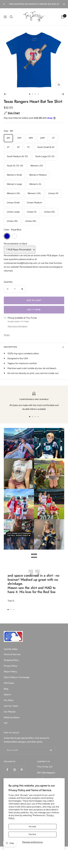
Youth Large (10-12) (44, 156)
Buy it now (34, 310)
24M (42, 138)
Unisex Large (13, 211)
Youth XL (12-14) (15, 165)
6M (8, 138)
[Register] (50, 750)
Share (7, 335)
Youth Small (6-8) (45, 147)
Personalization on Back (15, 243)
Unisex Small (13, 202)
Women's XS (36, 165)
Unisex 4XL (30, 221)
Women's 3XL (34, 193)
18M (31, 138)
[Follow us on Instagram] (14, 769)
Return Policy (10, 671)
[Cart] (62, 16)
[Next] (63, 94)
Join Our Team (11, 706)
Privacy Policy (10, 666)
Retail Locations (11, 717)
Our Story (8, 700)
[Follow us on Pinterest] (21, 769)
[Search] (11, 16)
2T (53, 138)
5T (28, 147)
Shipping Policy (11, 660)
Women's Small (14, 175)
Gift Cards (9, 683)
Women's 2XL (13, 193)
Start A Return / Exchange (16, 677)
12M (19, 138)
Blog (6, 688)
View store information (17, 326)
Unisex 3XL (12, 221)
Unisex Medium (34, 202)
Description (10, 347)
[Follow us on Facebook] (7, 769)
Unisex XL (32, 211)
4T (18, 147)
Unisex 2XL (49, 211)
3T (8, 147)
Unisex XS (53, 193)
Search (7, 694)
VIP (5, 723)
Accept (32, 826)
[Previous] (5, 94)
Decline (32, 834)
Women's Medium (38, 175)
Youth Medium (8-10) (17, 156)
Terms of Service (12, 654)
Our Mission (10, 711)
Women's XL (35, 184)
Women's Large (14, 184)
